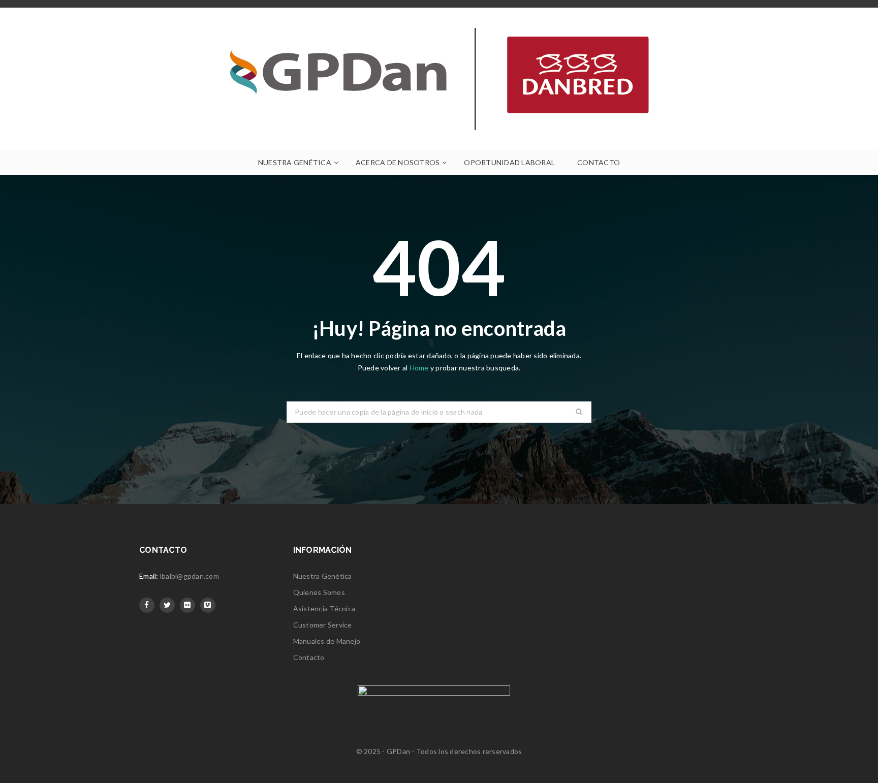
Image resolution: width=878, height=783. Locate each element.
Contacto (309, 657)
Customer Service (322, 624)
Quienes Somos (319, 592)
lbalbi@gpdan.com (189, 576)
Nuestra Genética (322, 576)
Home (420, 367)
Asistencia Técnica (324, 608)
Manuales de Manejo (327, 641)
